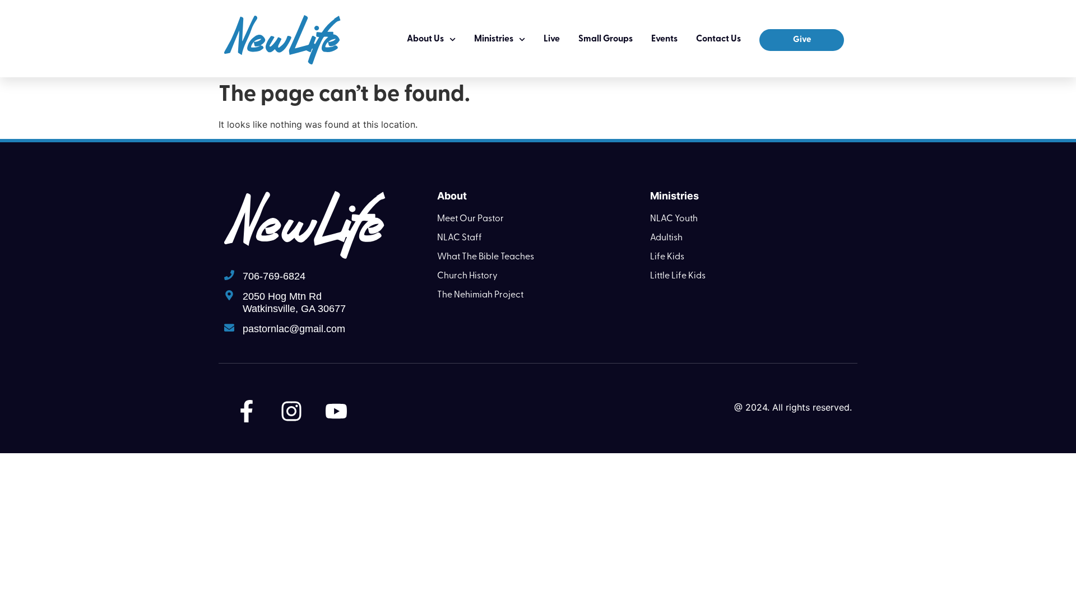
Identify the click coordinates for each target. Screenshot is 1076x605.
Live (552, 39)
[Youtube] (336, 411)
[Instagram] (291, 411)
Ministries (493, 39)
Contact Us (718, 39)
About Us (425, 39)
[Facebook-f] (246, 411)
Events (664, 39)
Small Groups (605, 39)
